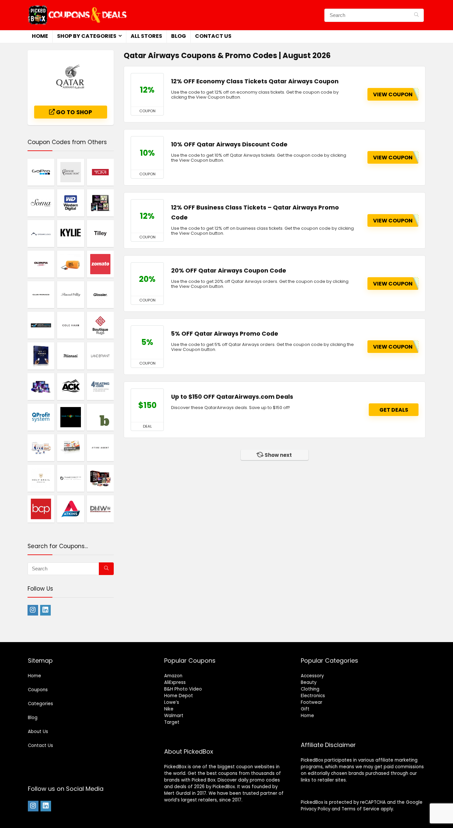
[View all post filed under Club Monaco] (41, 294)
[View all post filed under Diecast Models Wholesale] (100, 508)
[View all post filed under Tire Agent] (100, 447)
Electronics (313, 696)
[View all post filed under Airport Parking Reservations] (41, 325)
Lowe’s (171, 702)
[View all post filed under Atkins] (70, 508)
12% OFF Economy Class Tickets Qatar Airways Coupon (255, 81)
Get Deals (393, 410)
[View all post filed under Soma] (41, 202)
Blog (178, 36)
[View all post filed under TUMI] (100, 172)
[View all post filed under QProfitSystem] (41, 417)
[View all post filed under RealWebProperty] (70, 417)
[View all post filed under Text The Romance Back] (41, 355)
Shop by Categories (86, 36)
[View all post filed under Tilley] (100, 233)
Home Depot (178, 696)
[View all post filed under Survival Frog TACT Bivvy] (70, 264)
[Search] (416, 15)
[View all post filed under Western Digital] (70, 202)
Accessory (312, 676)
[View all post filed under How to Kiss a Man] (100, 478)
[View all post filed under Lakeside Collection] (70, 172)
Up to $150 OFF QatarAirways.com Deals (232, 397)
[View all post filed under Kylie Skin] (70, 233)
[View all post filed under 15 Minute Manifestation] (41, 447)
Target (171, 722)
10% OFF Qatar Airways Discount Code (229, 144)
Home (40, 36)
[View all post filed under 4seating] (100, 386)
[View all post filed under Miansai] (70, 355)
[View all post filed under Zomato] (100, 264)
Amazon (173, 676)
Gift (305, 709)
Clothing (310, 689)
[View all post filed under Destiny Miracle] (100, 202)
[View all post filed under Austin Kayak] (70, 386)
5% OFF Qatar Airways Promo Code (224, 334)
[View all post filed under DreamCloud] (41, 233)
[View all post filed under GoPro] (41, 172)
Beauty (308, 682)
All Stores (146, 36)
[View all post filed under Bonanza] (100, 417)
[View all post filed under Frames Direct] (70, 478)
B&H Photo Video (183, 689)
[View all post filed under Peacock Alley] (70, 294)
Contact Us (213, 36)
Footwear (311, 702)
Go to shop (73, 112)
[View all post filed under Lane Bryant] (100, 355)
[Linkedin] (45, 610)
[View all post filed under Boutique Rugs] (100, 325)
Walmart (173, 715)
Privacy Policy (315, 809)
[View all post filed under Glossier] (100, 294)
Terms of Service (360, 809)
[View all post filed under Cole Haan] (70, 325)
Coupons (38, 690)
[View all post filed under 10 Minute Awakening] (41, 386)
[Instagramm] (33, 610)
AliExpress (175, 682)
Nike (168, 709)
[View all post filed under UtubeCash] (70, 447)
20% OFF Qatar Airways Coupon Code (228, 271)
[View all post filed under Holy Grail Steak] (41, 478)
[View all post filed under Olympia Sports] (41, 264)
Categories (40, 704)
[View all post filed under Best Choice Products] (41, 508)
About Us (38, 731)
